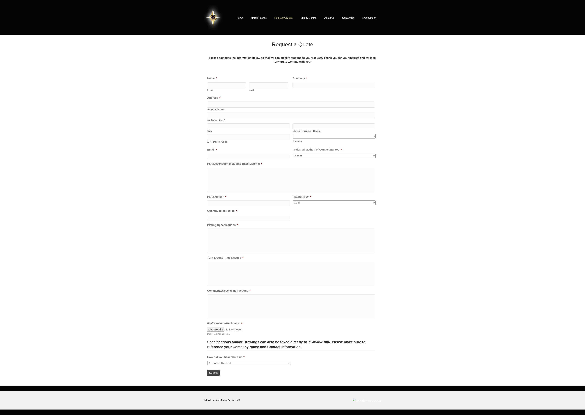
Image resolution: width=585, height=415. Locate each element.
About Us (329, 18)
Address (213, 97)
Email (212, 149)
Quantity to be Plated (222, 210)
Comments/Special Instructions (228, 290)
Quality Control (308, 18)
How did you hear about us (226, 357)
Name (212, 78)
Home (239, 18)
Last (251, 90)
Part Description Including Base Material (234, 163)
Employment (369, 18)
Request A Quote (283, 18)
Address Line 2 (216, 120)
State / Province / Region (307, 131)
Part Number (216, 196)
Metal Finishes (259, 18)
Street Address (216, 109)
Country (297, 141)
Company (299, 78)
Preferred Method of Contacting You (317, 149)
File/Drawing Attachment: (224, 323)
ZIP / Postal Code (217, 142)
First (210, 90)
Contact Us (348, 18)
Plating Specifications (222, 225)
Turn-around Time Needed (225, 257)
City (209, 131)
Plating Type (301, 196)
